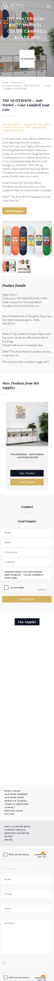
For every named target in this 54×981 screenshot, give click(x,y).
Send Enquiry (14, 211)
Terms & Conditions (16, 804)
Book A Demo (12, 790)
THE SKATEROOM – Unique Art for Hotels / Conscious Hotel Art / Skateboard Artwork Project (26, 127)
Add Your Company (16, 794)
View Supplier (27, 622)
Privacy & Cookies (15, 800)
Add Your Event (14, 797)
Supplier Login (13, 810)
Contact (9, 807)
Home (5, 82)
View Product (27, 473)
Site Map (9, 814)
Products (17, 82)
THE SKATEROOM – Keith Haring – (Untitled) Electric (27, 456)
